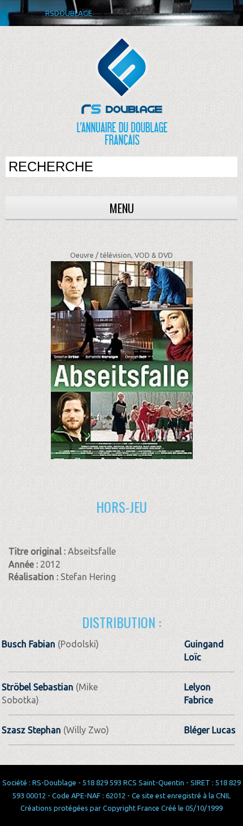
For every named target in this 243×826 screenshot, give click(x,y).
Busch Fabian (28, 644)
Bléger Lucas (210, 730)
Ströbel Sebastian (37, 687)
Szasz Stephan (31, 730)
